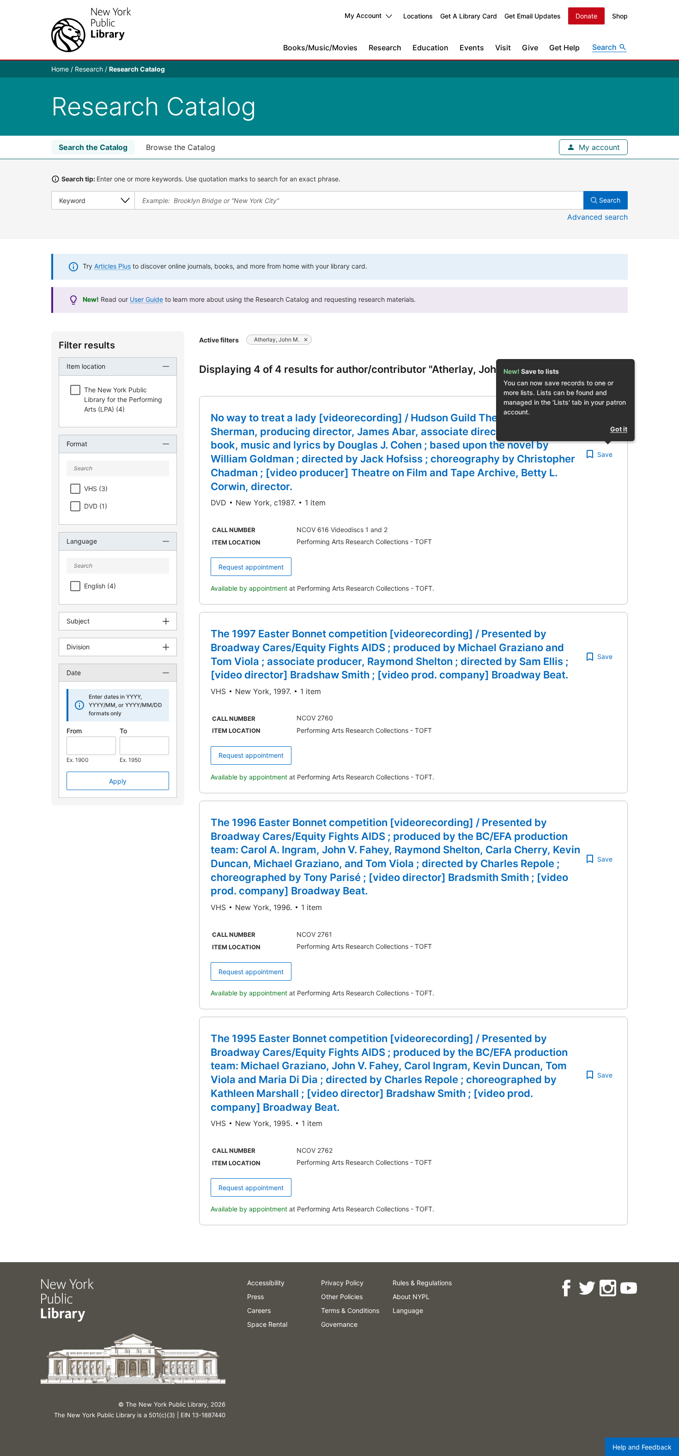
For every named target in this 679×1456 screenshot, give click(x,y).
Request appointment (251, 567)
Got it (618, 429)
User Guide (146, 299)
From (74, 731)
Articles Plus (112, 266)
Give (530, 47)
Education (430, 47)
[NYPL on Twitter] (586, 1288)
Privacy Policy (342, 1283)
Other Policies (342, 1296)
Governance (339, 1324)
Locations (418, 16)
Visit (503, 47)
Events (472, 47)
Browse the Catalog (180, 147)
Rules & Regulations (422, 1283)
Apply (118, 781)
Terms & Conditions (350, 1310)
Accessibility (266, 1283)
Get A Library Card (468, 16)
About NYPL (411, 1296)
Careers (259, 1310)
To (123, 731)
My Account (363, 15)
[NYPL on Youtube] (628, 1288)
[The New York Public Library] (91, 29)
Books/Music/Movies (320, 47)
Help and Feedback (642, 1447)
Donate (586, 16)
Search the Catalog (93, 147)
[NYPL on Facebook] (566, 1288)
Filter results (87, 345)
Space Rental (267, 1324)
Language (408, 1310)
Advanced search (597, 217)
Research (385, 47)
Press (255, 1296)
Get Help (564, 47)
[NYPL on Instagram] (607, 1288)
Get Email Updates (532, 16)
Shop (620, 16)
